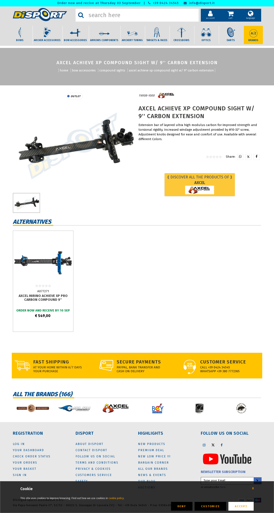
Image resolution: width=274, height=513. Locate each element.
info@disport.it (201, 3)
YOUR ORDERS (25, 462)
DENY (181, 506)
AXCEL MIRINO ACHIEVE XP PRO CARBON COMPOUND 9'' (43, 298)
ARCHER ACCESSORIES (47, 40)
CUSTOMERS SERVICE (94, 475)
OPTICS (206, 40)
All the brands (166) (42, 394)
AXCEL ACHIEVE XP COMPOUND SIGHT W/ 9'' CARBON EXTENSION (171, 70)
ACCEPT (241, 506)
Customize (210, 506)
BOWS (20, 40)
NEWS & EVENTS (152, 475)
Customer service (223, 362)
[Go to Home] (43, 14)
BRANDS (253, 40)
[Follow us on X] (213, 445)
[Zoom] (74, 145)
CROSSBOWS (181, 40)
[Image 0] (26, 203)
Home (64, 70)
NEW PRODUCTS (151, 444)
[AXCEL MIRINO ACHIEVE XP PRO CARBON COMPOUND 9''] (43, 261)
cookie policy (116, 498)
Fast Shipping (51, 362)
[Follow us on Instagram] (204, 445)
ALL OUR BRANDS (153, 469)
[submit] (257, 480)
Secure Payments (139, 362)
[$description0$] (32, 408)
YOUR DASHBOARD (28, 450)
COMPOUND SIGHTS (112, 70)
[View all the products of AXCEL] (166, 95)
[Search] (81, 15)
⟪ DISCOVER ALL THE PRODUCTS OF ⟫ (199, 180)
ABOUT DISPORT (89, 444)
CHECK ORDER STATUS (32, 456)
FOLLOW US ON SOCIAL (95, 456)
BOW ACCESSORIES (75, 40)
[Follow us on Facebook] (221, 445)
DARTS (231, 40)
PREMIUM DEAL (151, 450)
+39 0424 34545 (165, 3)
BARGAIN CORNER (153, 462)
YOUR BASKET (24, 469)
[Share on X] (248, 157)
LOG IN (19, 444)
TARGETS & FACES (156, 40)
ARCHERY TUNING (132, 40)
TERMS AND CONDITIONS (97, 462)
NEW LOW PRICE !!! (154, 456)
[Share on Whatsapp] (240, 157)
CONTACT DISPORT (91, 450)
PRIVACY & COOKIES (93, 469)
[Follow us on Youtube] (227, 459)
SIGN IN (20, 475)
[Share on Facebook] (256, 157)
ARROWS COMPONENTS (104, 40)
